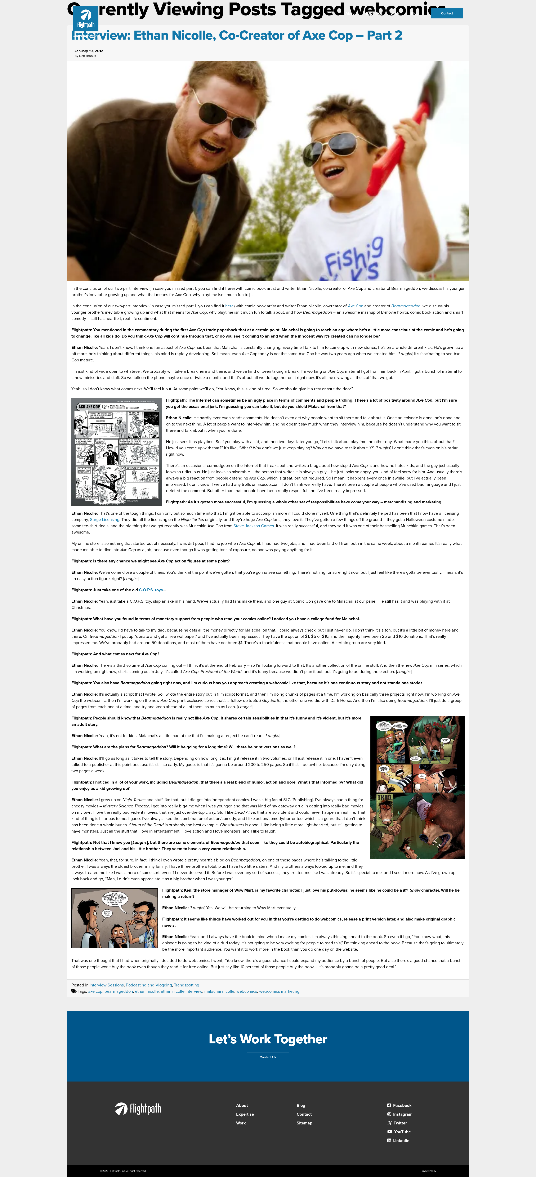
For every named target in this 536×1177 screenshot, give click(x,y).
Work (394, 13)
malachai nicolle (219, 991)
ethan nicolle (147, 991)
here (229, 306)
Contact (447, 13)
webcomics (246, 991)
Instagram (402, 1114)
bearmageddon (118, 991)
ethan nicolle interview (181, 991)
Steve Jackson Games (253, 526)
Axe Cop (355, 306)
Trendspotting (186, 985)
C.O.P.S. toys (151, 590)
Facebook (402, 1105)
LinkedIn (401, 1140)
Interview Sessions (107, 985)
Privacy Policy (428, 1170)
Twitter (400, 1123)
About (350, 13)
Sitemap (304, 1123)
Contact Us (268, 1057)
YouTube (402, 1131)
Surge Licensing (104, 519)
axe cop (95, 991)
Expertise (374, 13)
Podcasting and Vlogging (149, 985)
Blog (415, 13)
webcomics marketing (279, 991)
